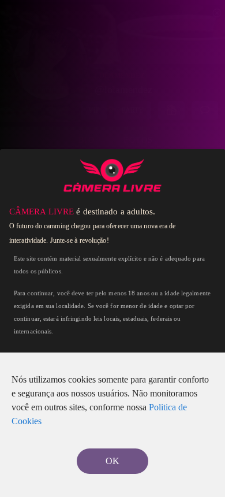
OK (112, 461)
